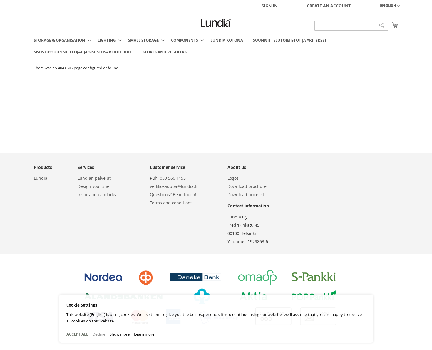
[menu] (216, 46)
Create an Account (329, 6)
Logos (233, 178)
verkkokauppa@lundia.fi (173, 186)
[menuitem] (60, 40)
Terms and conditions (171, 203)
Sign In (269, 6)
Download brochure (247, 186)
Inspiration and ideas (99, 194)
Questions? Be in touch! (173, 194)
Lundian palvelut (94, 178)
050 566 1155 (173, 178)
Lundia (40, 178)
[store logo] (216, 23)
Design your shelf (95, 186)
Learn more (144, 334)
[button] (390, 6)
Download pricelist (245, 194)
